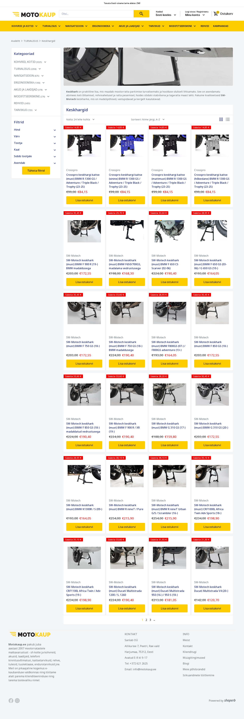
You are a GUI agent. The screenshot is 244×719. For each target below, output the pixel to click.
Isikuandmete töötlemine (198, 675)
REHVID (205, 26)
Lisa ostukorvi (84, 200)
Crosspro (72, 170)
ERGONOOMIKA (101, 26)
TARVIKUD (154, 26)
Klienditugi (190, 652)
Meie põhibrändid (194, 669)
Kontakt (188, 646)
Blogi (186, 663)
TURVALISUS (49, 26)
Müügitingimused (194, 657)
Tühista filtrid (36, 170)
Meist (186, 640)
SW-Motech (73, 255)
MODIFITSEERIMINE (180, 26)
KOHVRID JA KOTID (23, 26)
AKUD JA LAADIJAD (129, 26)
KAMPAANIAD (220, 26)
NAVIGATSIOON (74, 26)
